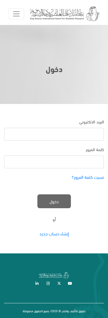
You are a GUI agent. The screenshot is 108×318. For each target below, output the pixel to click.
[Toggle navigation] (16, 13)
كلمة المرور (95, 149)
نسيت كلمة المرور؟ (88, 177)
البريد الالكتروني (91, 121)
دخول (54, 201)
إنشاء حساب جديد (54, 233)
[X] (60, 283)
